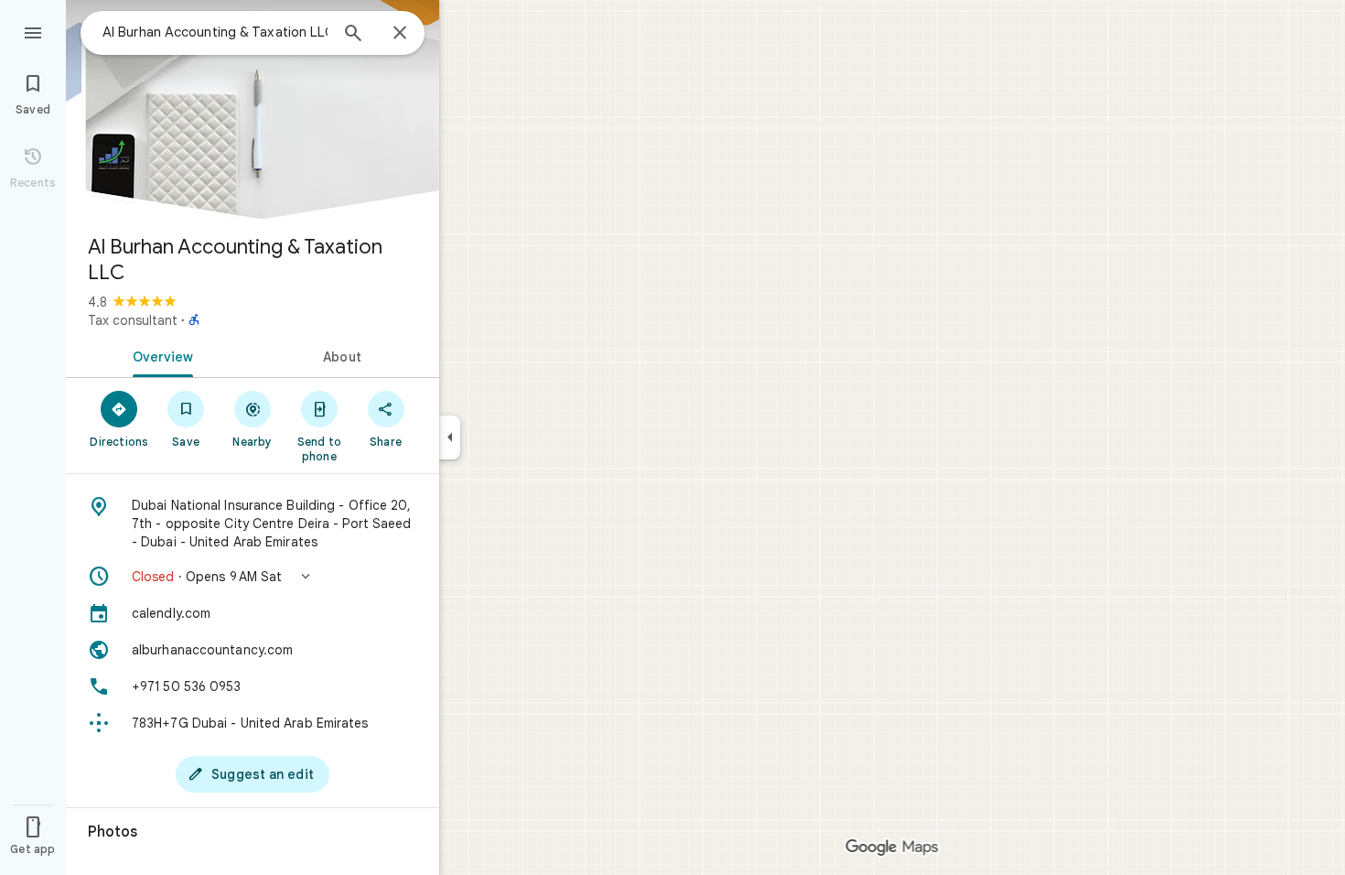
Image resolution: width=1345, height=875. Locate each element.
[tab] (159, 355)
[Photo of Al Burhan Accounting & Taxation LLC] (252, 110)
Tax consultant (133, 320)
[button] (252, 576)
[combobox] (215, 32)
